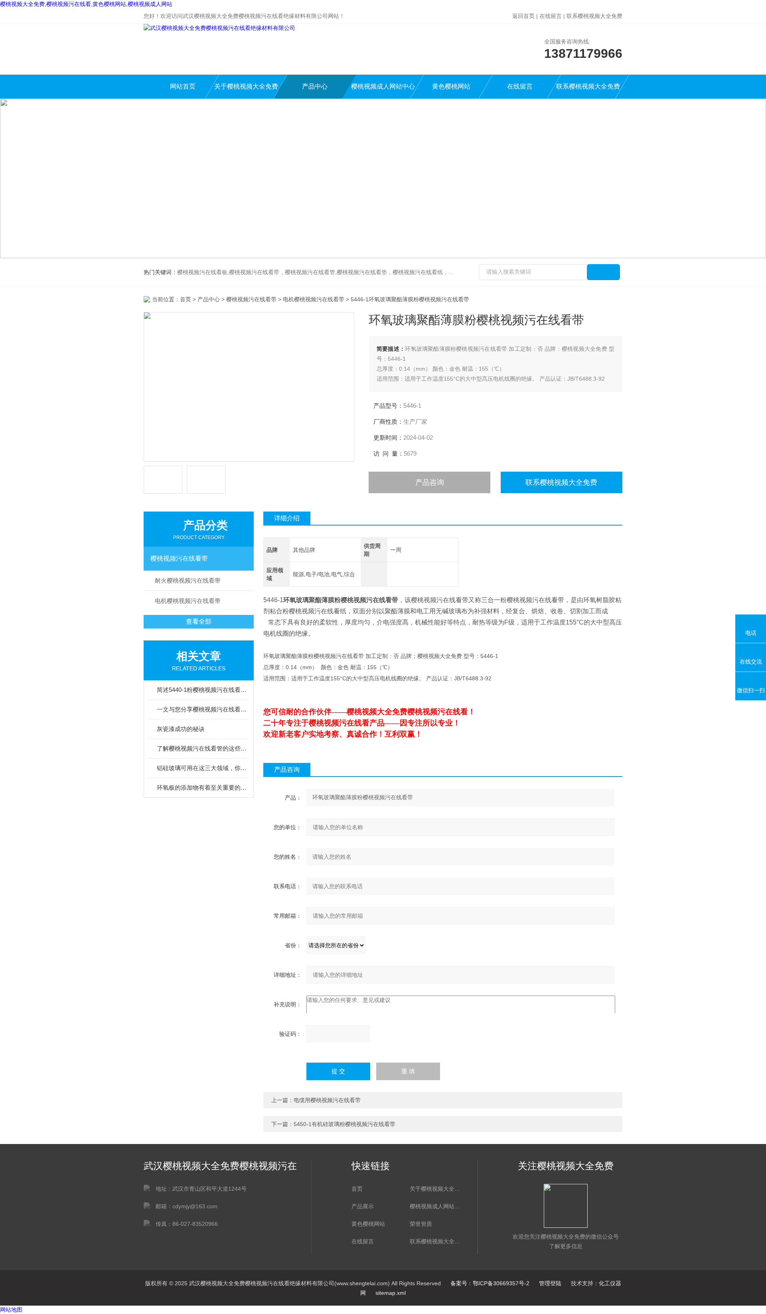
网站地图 (11, 1309)
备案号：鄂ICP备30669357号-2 (489, 1283)
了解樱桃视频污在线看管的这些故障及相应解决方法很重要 (203, 748)
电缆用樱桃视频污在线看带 (327, 1100)
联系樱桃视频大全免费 (594, 16)
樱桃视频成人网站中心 (383, 86)
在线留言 (550, 16)
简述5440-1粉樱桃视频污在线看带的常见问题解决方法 (203, 689)
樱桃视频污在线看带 (251, 299)
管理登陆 (550, 1283)
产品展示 (362, 1206)
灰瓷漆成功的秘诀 (181, 728)
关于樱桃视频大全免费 (246, 86)
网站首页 (182, 86)
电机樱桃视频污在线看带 (313, 299)
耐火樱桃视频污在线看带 (188, 580)
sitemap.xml (390, 1293)
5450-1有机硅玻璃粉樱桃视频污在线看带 (344, 1124)
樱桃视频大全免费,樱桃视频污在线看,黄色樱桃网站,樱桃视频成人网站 (86, 4)
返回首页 (523, 16)
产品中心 (315, 86)
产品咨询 (429, 482)
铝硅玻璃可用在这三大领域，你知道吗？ (203, 768)
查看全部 (198, 621)
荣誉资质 (421, 1224)
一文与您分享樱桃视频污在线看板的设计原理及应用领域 (203, 709)
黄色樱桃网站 (451, 86)
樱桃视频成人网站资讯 (435, 1206)
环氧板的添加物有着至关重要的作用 (203, 787)
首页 (185, 299)
